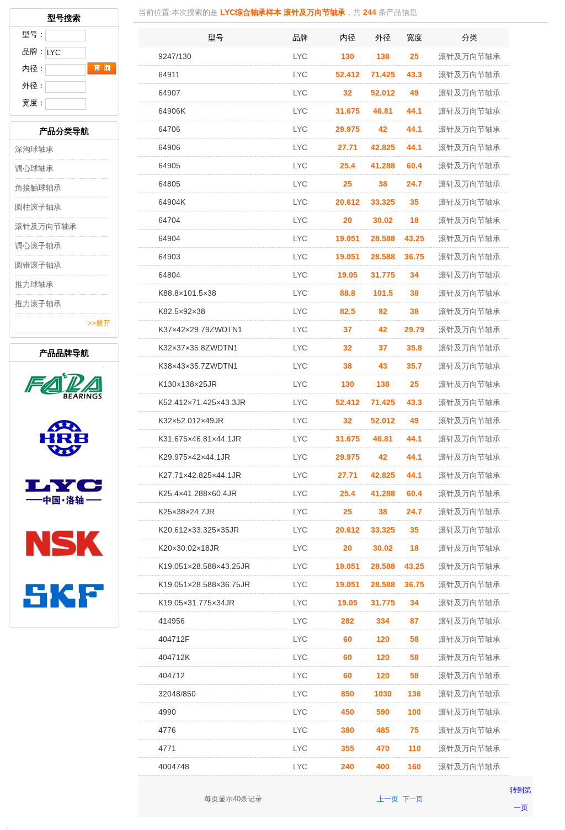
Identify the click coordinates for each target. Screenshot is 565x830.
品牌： (33, 51)
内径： (33, 68)
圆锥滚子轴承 (38, 264)
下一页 (413, 799)
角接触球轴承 (38, 187)
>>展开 (98, 323)
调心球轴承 (34, 168)
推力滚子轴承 (38, 303)
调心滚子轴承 (38, 245)
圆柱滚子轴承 (38, 207)
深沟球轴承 (34, 149)
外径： (33, 85)
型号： (33, 34)
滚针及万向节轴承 (46, 226)
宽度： (33, 102)
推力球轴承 (34, 284)
